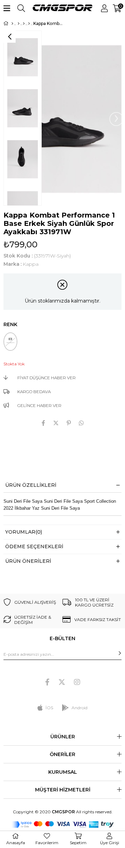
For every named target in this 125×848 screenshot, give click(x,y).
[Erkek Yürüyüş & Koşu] (29, 24)
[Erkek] (18, 24)
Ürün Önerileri (28, 561)
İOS (49, 707)
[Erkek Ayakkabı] (24, 24)
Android (80, 707)
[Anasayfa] (12, 24)
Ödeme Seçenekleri (34, 546)
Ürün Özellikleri (30, 485)
